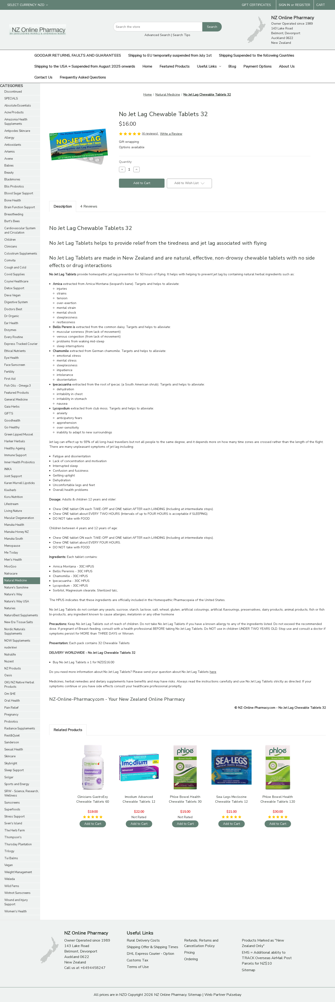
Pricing (189, 952)
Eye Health (11, 358)
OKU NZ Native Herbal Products (19, 684)
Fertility (9, 372)
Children (10, 240)
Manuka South (13, 539)
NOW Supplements (17, 641)
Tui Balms (11, 858)
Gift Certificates (256, 5)
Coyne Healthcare (16, 281)
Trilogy (9, 851)
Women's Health (15, 911)
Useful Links (207, 66)
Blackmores (12, 179)
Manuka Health (14, 525)
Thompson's (13, 837)
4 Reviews (88, 206)
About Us (287, 66)
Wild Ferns (11, 886)
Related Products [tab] (68, 729)
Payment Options (257, 66)
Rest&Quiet (12, 736)
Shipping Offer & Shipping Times (152, 947)
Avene (8, 159)
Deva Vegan (12, 295)
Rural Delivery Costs (143, 940)
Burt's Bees (12, 221)
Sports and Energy (16, 784)
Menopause (12, 546)
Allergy (9, 138)
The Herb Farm (14, 830)
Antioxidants (12, 145)
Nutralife (10, 655)
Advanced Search (157, 35)
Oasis (8, 675)
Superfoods (12, 809)
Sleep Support (14, 770)
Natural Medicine (15, 580)
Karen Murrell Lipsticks (19, 483)
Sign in (284, 5)
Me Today (11, 553)
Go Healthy (12, 427)
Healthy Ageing (14, 448)
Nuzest (9, 661)
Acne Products (14, 112)
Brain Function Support (19, 207)
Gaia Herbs (12, 407)
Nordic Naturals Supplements (14, 631)
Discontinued (13, 92)
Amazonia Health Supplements (15, 121)
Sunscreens (12, 803)
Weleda (9, 879)
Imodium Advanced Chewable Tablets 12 (139, 799)
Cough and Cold (15, 267)
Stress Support (14, 817)
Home (147, 66)
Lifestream (11, 504)
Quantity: (125, 162)
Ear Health (11, 323)
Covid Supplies (14, 274)
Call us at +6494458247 (85, 967)
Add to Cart (92, 771)
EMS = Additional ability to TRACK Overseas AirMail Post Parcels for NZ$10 (267, 958)
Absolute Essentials (17, 106)
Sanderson (11, 742)
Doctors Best (13, 309)
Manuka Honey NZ (16, 532)
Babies (9, 166)
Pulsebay (233, 994)
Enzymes (10, 330)
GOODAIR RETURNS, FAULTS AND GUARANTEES (77, 55)
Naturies (9, 608)
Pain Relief (11, 708)
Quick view (92, 763)
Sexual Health (13, 749)
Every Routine (13, 337)
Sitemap (248, 970)
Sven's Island (13, 823)
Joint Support (13, 476)
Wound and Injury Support (16, 902)
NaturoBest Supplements (21, 615)
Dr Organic (11, 316)
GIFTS (8, 413)
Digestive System (16, 302)
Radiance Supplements (19, 728)
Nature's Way (13, 594)
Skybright (10, 763)
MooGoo (10, 567)
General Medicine (16, 400)
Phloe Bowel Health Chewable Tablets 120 (277, 799)
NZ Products (12, 668)
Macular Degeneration (19, 518)
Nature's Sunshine (16, 588)
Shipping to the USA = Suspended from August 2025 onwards (84, 66)
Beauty (9, 173)
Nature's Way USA (16, 601)
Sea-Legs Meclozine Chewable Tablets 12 (231, 799)
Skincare (9, 756)
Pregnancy (11, 715)
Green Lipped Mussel (18, 434)
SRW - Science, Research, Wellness (21, 793)
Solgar (8, 777)
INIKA (8, 469)
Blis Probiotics (14, 187)
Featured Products (175, 66)
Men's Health (13, 560)
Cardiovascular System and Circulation (20, 230)
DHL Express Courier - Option (150, 953)
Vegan (8, 865)
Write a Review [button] (171, 134)
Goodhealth (12, 421)
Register (302, 5)
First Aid (9, 379)
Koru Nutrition (13, 497)
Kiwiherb (10, 490)
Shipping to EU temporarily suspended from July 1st (170, 55)
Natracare (10, 574)
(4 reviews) (150, 133)
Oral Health (12, 701)
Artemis (9, 152)
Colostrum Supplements (20, 254)
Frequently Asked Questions (83, 77)
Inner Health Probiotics (19, 462)
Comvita (9, 260)
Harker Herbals (14, 441)
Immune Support (15, 455)
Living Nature (13, 511)
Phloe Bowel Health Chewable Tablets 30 (185, 799)
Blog (232, 66)
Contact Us (43, 77)
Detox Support (14, 288)
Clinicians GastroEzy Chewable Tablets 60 (92, 799)
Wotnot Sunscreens (17, 893)
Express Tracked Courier (21, 344)
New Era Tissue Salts (18, 622)
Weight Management (18, 872)
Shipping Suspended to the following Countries (256, 55)
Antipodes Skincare (17, 131)
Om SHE (9, 694)
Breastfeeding (13, 214)
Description (63, 206)
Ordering (191, 959)
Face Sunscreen (14, 365)
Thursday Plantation (18, 844)
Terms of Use (138, 966)
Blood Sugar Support (18, 193)
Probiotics (11, 722)
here (213, 672)
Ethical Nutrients (15, 351)
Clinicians (10, 247)
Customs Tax (137, 960)
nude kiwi (10, 647)
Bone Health (12, 200)
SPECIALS (11, 98)
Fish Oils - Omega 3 (17, 386)
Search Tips (181, 35)
